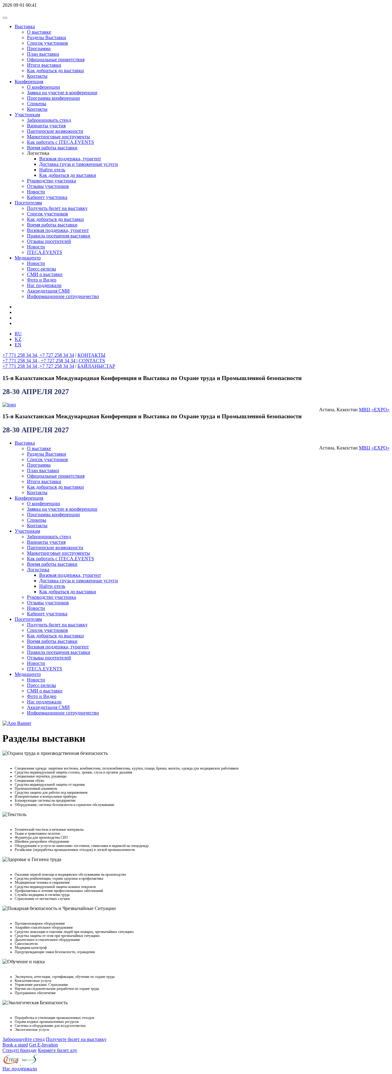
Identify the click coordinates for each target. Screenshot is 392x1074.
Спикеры (36, 103)
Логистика (38, 569)
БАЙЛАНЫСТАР (96, 366)
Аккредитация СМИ (48, 290)
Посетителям (28, 202)
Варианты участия (46, 125)
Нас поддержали (44, 285)
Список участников (47, 43)
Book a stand (15, 1044)
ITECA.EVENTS (44, 252)
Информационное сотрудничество (63, 296)
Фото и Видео (41, 279)
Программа (39, 48)
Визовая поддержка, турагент (70, 158)
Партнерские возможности (55, 131)
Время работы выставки (52, 147)
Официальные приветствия (56, 59)
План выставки (43, 54)
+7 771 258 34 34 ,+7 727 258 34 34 (38, 366)
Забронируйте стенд (23, 1039)
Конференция (29, 81)
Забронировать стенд (49, 120)
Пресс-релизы (41, 268)
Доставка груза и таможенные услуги (78, 164)
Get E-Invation (43, 1044)
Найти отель (52, 169)
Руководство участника (51, 180)
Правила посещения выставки (58, 235)
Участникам (27, 114)
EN (18, 344)
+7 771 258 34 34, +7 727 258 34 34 (38, 355)
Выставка (25, 26)
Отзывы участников (48, 186)
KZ (18, 339)
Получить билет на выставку (57, 208)
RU (18, 333)
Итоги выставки (44, 65)
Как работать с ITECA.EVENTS (60, 142)
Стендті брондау (19, 1050)
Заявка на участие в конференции (62, 92)
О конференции (43, 87)
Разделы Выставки (46, 37)
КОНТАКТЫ (91, 355)
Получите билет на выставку (76, 1039)
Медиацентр (28, 257)
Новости (36, 191)
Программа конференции (53, 98)
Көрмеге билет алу (57, 1050)
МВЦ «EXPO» (374, 409)
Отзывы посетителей (49, 241)
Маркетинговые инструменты (58, 136)
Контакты (37, 76)
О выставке (39, 32)
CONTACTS (92, 360)
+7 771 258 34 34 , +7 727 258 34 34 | (40, 360)
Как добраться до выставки (55, 70)
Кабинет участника (47, 197)
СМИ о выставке (44, 274)
